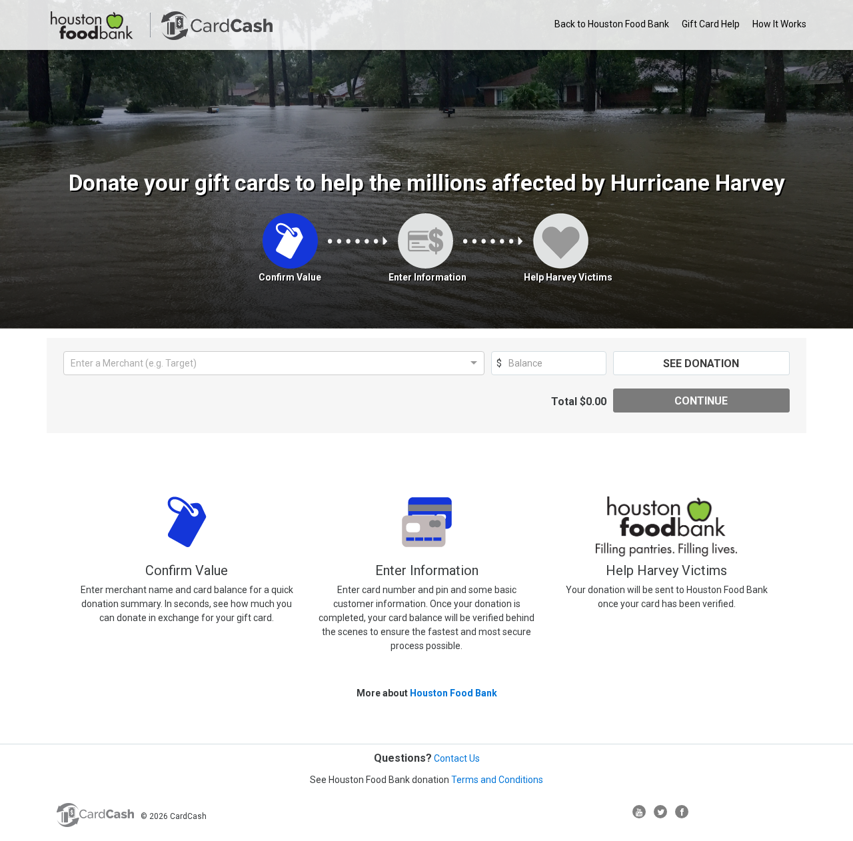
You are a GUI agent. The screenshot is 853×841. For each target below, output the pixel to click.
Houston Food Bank (453, 693)
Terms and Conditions (497, 779)
